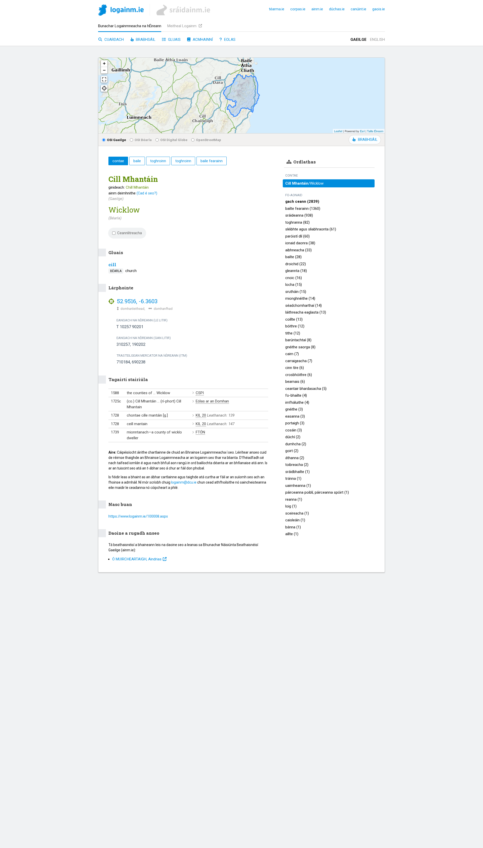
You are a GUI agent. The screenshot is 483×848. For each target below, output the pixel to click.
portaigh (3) (294, 423)
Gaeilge (358, 39)
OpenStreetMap (208, 140)
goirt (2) (291, 451)
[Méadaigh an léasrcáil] (104, 79)
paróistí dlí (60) (297, 236)
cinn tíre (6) (294, 367)
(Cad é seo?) (147, 193)
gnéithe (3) (294, 409)
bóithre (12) (294, 326)
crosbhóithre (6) (298, 374)
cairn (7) (292, 354)
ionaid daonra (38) (300, 243)
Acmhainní (202, 39)
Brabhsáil (145, 39)
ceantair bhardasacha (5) (306, 388)
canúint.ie (358, 9)
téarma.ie (276, 9)
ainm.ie (317, 9)
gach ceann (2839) (302, 201)
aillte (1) (291, 534)
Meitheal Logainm (182, 26)
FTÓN (200, 432)
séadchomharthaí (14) (303, 305)
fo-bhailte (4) (296, 395)
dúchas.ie (337, 9)
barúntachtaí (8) (298, 340)
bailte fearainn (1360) (302, 208)
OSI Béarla (143, 140)
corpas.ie (297, 9)
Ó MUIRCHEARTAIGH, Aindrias (137, 559)
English (377, 39)
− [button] (104, 70)
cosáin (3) (293, 430)
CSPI (200, 393)
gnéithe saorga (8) (300, 347)
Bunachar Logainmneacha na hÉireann (129, 26)
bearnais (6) (295, 381)
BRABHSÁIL (367, 139)
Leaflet (338, 131)
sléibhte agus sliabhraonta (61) (310, 229)
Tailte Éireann (375, 131)
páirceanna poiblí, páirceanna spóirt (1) (317, 492)
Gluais (174, 39)
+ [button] (104, 63)
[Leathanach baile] (121, 11)
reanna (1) (293, 499)
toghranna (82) (297, 222)
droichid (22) (295, 264)
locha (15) (293, 284)
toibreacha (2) (296, 464)
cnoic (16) (293, 278)
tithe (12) (292, 333)
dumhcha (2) (295, 444)
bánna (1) (293, 527)
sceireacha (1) (297, 513)
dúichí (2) (292, 437)
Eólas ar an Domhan (212, 401)
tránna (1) (293, 478)
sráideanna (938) (299, 215)
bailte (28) (293, 257)
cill (112, 264)
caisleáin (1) (295, 520)
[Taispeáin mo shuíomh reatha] (104, 88)
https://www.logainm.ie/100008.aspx (138, 516)
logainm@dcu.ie (183, 482)
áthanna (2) (294, 458)
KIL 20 (201, 415)
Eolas (229, 39)
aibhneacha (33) (298, 250)
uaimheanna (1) (298, 485)
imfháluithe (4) (297, 402)
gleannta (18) (296, 270)
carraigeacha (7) (298, 361)
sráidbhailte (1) (297, 471)
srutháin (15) (295, 291)
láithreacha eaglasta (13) (305, 312)
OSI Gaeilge (116, 140)
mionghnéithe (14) (300, 298)
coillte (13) (294, 319)
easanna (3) (295, 416)
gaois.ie (378, 9)
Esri (362, 131)
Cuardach (113, 39)
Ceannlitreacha (129, 233)
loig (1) (291, 506)
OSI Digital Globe (173, 140)
